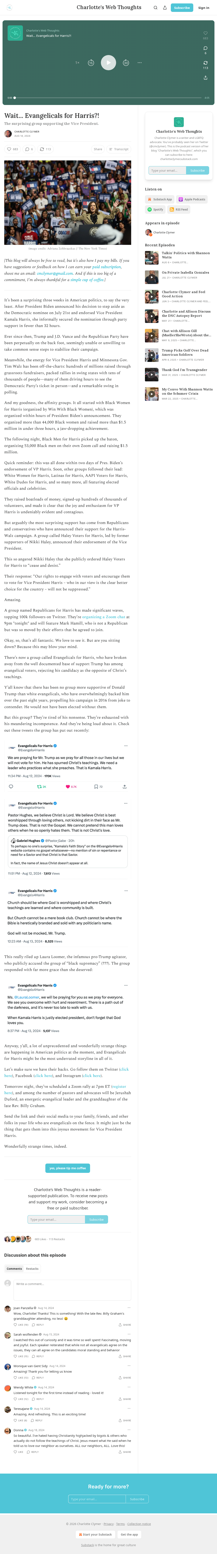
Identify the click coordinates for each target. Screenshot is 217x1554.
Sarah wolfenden (26, 1334)
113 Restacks (57, 1239)
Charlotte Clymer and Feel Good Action (183, 294)
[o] (151, 257)
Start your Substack (97, 1534)
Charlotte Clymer (26, 131)
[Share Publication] (165, 7)
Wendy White (23, 1387)
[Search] (155, 7)
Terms (120, 1524)
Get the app (129, 1534)
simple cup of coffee (87, 280)
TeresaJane (21, 1408)
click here (43, 1076)
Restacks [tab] (32, 1269)
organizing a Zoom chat (103, 617)
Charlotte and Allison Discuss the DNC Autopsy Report (186, 313)
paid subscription (106, 267)
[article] (178, 257)
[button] (77, 62)
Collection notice (139, 1524)
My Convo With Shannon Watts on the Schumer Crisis (187, 391)
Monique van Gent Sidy (31, 1366)
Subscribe (182, 8)
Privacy (109, 1524)
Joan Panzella (23, 1308)
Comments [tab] (14, 1269)
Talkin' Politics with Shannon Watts (186, 255)
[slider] (108, 98)
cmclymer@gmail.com (55, 273)
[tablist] (22, 1268)
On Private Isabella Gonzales (185, 272)
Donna (18, 1430)
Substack (87, 1545)
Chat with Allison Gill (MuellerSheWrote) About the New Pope (185, 333)
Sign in (203, 8)
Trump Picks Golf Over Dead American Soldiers (185, 352)
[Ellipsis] (129, 1307)
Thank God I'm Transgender (184, 370)
